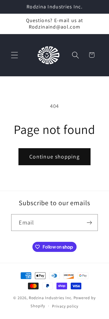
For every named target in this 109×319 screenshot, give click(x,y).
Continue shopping (54, 156)
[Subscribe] (90, 222)
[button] (14, 55)
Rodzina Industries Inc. (50, 297)
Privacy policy (65, 306)
